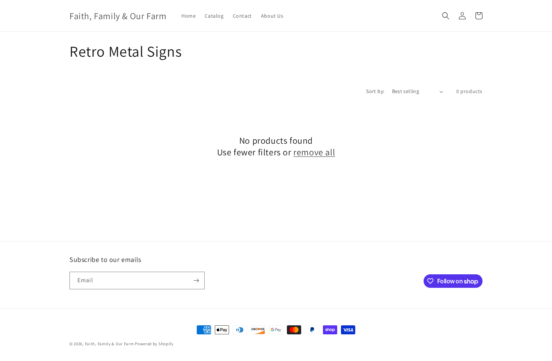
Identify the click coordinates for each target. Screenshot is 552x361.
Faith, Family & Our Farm (109, 343)
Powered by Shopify (154, 343)
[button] (445, 16)
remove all (314, 152)
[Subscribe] (196, 280)
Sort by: (375, 91)
